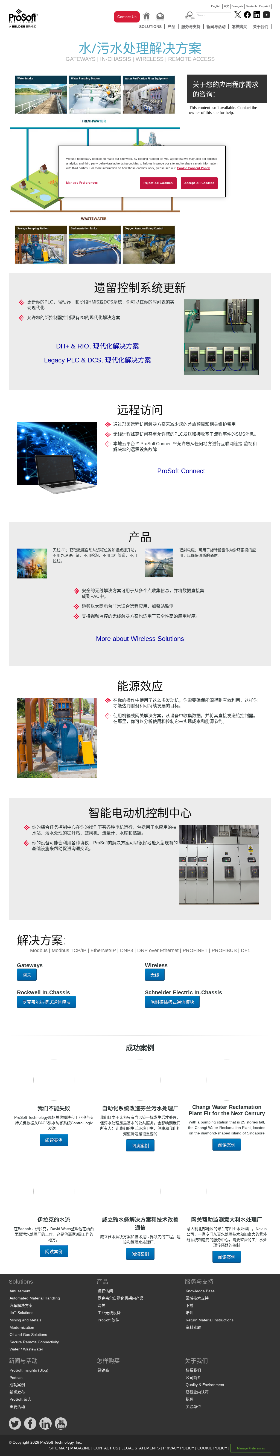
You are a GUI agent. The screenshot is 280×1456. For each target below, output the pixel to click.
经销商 (103, 1370)
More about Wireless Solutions (140, 638)
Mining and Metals (25, 1320)
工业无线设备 (109, 1312)
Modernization (22, 1327)
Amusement (20, 1291)
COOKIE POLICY (212, 1448)
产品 (171, 26)
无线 (154, 975)
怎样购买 (239, 26)
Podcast (17, 1377)
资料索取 (193, 1327)
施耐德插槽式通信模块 (172, 1002)
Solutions (150, 26)
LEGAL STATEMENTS (140, 1448)
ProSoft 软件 (108, 1320)
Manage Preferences (82, 182)
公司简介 (193, 1377)
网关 (26, 975)
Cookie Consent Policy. (193, 168)
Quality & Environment (205, 1385)
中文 (226, 6)
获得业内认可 (197, 1392)
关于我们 (260, 26)
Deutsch (251, 6)
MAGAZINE (80, 1448)
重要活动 (17, 1406)
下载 (189, 1305)
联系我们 (193, 1370)
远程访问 (105, 1291)
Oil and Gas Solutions (28, 1334)
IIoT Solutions (21, 1312)
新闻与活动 (216, 26)
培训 (189, 1312)
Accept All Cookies (199, 183)
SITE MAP (58, 1448)
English (216, 6)
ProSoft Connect (181, 471)
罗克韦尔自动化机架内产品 (121, 1298)
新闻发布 (17, 1392)
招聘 (189, 1399)
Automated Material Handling (35, 1298)
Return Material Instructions (210, 1320)
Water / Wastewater (26, 1349)
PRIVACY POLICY (178, 1448)
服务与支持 (190, 26)
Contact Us (126, 17)
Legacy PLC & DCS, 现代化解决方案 (97, 360)
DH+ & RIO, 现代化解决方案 (97, 346)
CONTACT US (106, 1448)
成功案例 (17, 1385)
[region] (142, 171)
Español (264, 6)
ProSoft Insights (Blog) (29, 1370)
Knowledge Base (200, 1291)
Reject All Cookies (158, 183)
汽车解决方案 (21, 1305)
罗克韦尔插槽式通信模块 (46, 1002)
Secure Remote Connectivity (34, 1342)
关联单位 (193, 1406)
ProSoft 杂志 (20, 1399)
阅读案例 (54, 1140)
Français (237, 6)
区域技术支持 (197, 1298)
